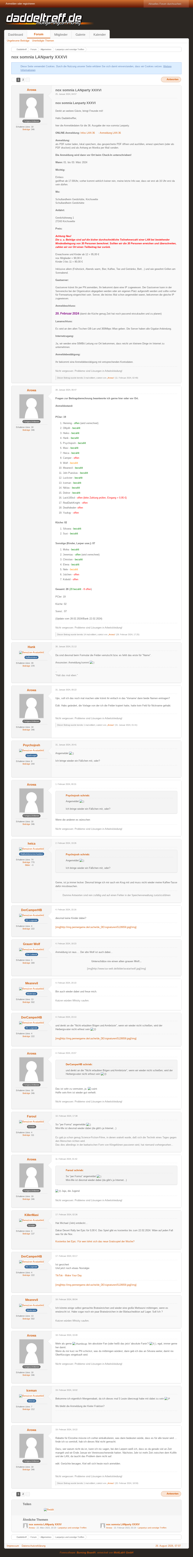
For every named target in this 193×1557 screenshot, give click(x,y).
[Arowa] (25, 1525)
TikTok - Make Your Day (68, 1275)
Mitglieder (60, 34)
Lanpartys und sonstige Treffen (72, 1528)
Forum (38, 34)
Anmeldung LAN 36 (110, 132)
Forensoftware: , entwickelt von (96, 1552)
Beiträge (26, 129)
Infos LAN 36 (87, 132)
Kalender (99, 34)
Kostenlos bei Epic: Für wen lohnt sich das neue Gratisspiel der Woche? (94, 1241)
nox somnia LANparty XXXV (45, 1524)
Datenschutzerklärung (33, 1545)
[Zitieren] (166, 380)
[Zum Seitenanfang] (178, 380)
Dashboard (15, 34)
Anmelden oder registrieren (20, 3)
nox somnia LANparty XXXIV (123, 1524)
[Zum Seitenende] (185, 40)
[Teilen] (175, 89)
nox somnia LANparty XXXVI (39, 57)
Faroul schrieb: (74, 1170)
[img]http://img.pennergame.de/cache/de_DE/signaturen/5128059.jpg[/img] (95, 927)
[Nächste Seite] (28, 80)
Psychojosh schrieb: (78, 795)
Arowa (110, 378)
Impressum (13, 1545)
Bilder (27, 865)
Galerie (80, 34)
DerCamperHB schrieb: (79, 1064)
